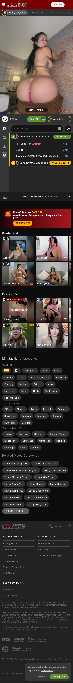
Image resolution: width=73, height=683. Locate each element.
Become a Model (46, 543)
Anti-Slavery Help (11, 573)
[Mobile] (17, 370)
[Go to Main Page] (21, 4)
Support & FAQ (10, 590)
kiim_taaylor (10, 358)
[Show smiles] (60, 129)
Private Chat (59, 170)
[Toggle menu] (3, 4)
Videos (38, 12)
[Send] (68, 128)
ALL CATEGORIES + (16, 511)
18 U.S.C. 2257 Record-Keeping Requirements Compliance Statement (36, 659)
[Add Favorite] (5, 119)
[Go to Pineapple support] (5, 649)
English (57, 527)
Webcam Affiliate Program (50, 555)
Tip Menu (61, 144)
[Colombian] (6, 370)
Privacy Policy (10, 543)
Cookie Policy (47, 670)
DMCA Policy (9, 555)
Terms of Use (9, 549)
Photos (56, 12)
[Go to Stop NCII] (22, 649)
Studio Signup (44, 549)
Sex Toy (62, 136)
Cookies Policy (10, 561)
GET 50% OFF (23, 223)
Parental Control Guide (14, 567)
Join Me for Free (36, 110)
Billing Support (10, 596)
